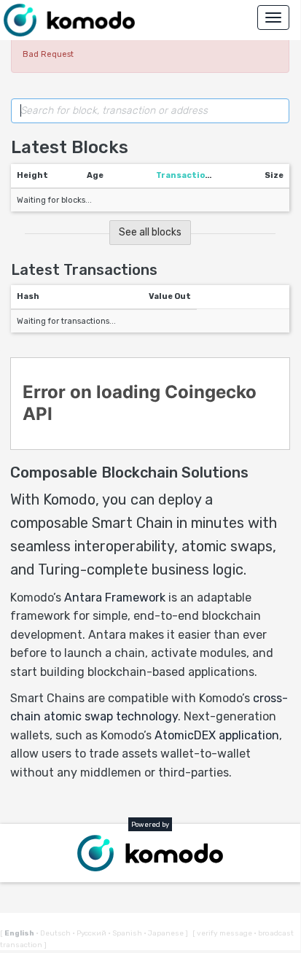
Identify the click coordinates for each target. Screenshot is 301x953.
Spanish (126, 933)
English (20, 933)
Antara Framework (114, 597)
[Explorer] (69, 20)
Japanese (164, 933)
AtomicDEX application (217, 735)
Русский (90, 933)
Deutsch (54, 933)
